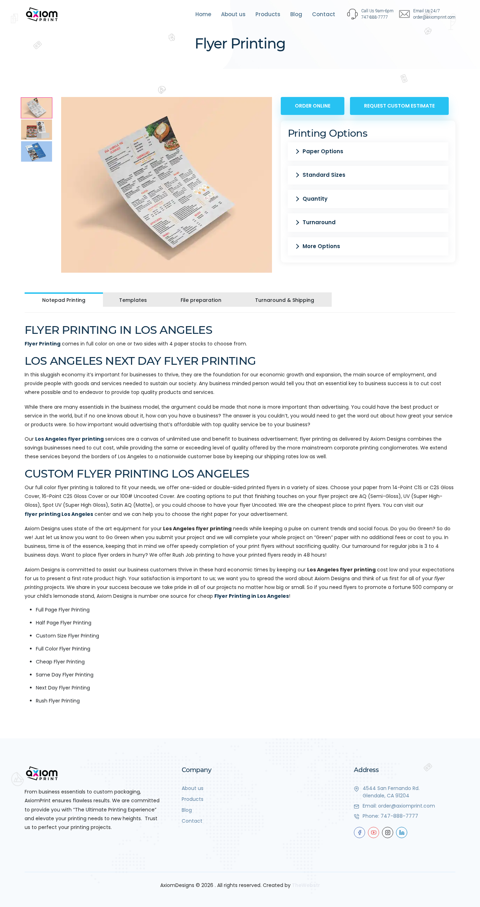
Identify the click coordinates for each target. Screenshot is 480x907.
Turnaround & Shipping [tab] (284, 300)
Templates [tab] (133, 300)
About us (233, 14)
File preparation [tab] (201, 300)
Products (267, 14)
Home (203, 14)
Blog (296, 14)
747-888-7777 (399, 815)
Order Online (312, 105)
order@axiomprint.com (406, 805)
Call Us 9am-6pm (377, 10)
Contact (323, 14)
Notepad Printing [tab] (63, 300)
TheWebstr (306, 885)
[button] (368, 151)
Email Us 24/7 (426, 10)
